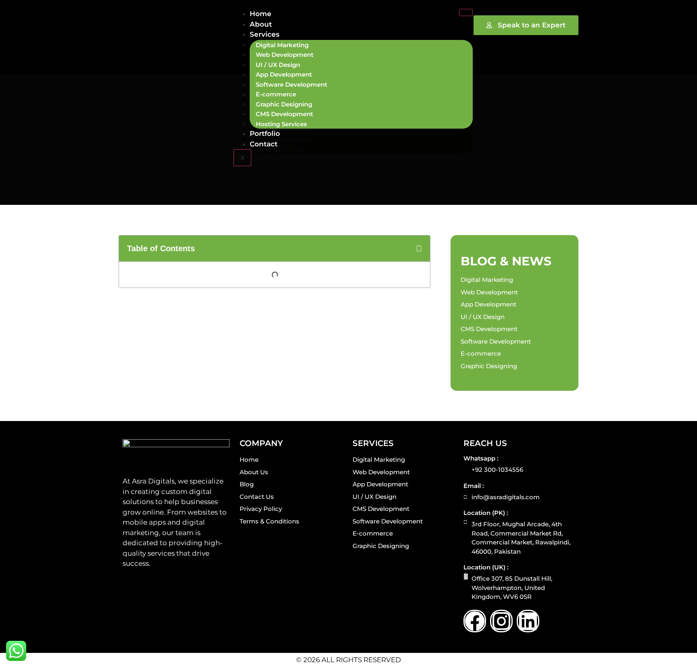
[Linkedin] (528, 621)
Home (260, 14)
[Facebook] (474, 621)
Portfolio (265, 133)
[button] (419, 248)
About (261, 24)
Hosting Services (281, 124)
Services (265, 34)
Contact (264, 144)
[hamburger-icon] (466, 12)
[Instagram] (501, 621)
